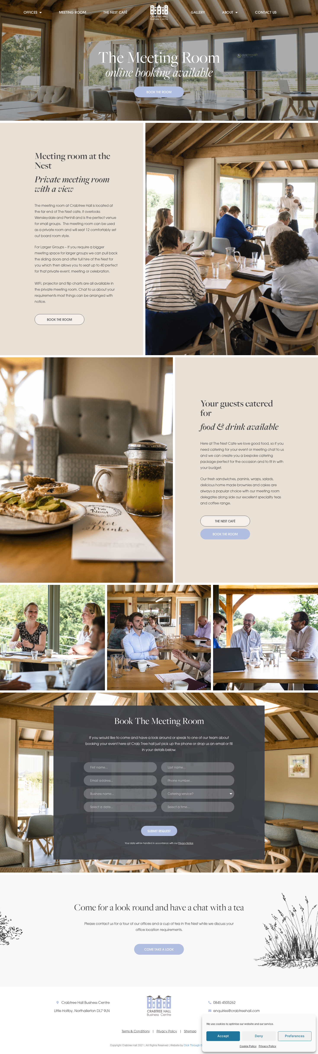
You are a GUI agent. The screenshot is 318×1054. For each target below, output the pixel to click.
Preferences (294, 1036)
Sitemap (190, 1031)
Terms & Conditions (135, 1031)
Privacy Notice (185, 843)
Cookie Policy (248, 1046)
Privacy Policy (267, 1046)
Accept (223, 1036)
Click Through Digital (196, 1045)
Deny (259, 1036)
